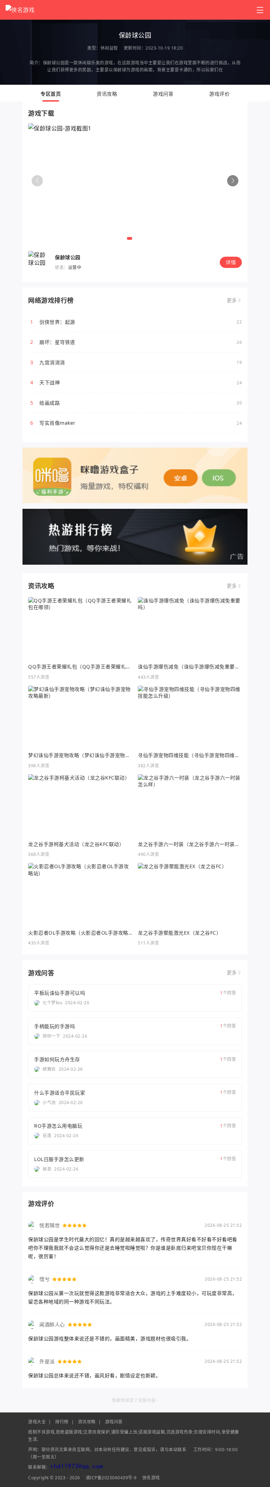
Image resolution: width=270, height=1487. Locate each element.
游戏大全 (37, 1422)
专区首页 (50, 93)
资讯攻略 (107, 93)
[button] (232, 180)
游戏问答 (163, 93)
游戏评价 (219, 93)
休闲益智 (109, 48)
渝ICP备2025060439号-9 (111, 1478)
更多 (232, 300)
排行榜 (62, 1422)
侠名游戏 (151, 1478)
